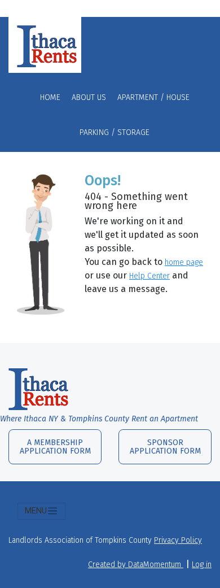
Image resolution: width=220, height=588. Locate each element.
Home (50, 97)
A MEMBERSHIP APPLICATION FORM (55, 447)
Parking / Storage (114, 132)
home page (184, 262)
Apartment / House (153, 97)
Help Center (149, 276)
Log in (202, 564)
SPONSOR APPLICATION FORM (165, 447)
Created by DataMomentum (135, 564)
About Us (89, 97)
